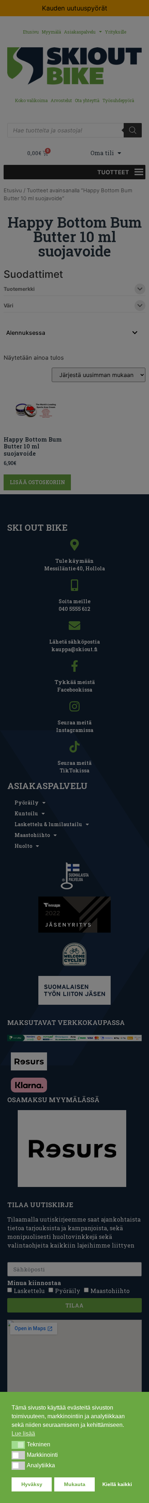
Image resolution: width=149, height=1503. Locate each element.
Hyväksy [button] (31, 1484)
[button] (18, 1445)
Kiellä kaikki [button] (117, 1484)
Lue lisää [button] (23, 1433)
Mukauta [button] (74, 1484)
